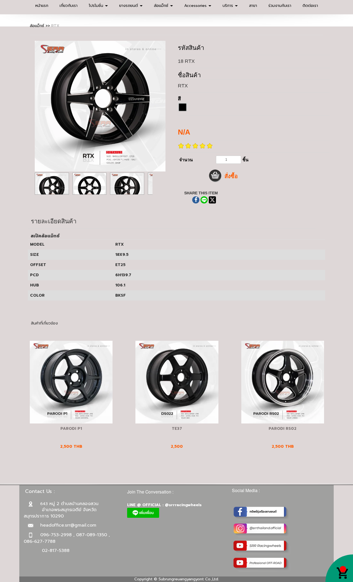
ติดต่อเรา (310, 6)
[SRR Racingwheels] (262, 548)
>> (40, 26)
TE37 (177, 428)
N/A (184, 132)
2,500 (177, 446)
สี (179, 98)
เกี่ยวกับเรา (68, 6)
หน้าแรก (41, 6)
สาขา (253, 6)
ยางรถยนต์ (129, 6)
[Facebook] (262, 513)
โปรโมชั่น (97, 6)
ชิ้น (245, 159)
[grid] (182, 107)
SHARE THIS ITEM (201, 193)
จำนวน (186, 159)
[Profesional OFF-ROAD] (262, 565)
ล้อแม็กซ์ (162, 6)
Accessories (196, 6)
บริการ (228, 6)
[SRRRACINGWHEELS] (262, 530)
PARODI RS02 (282, 428)
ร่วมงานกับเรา (279, 6)
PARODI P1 (71, 428)
